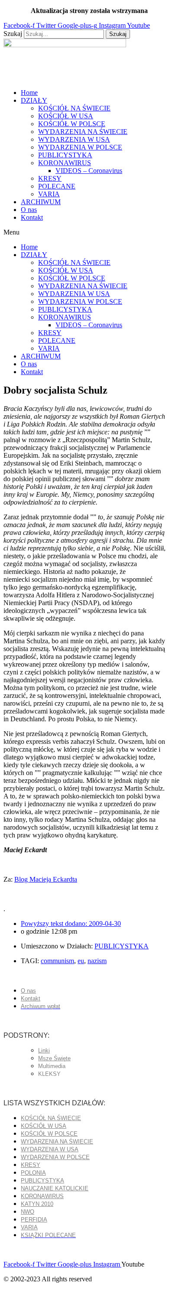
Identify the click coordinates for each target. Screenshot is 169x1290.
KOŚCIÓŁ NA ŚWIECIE (74, 108)
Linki (44, 1050)
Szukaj (12, 33)
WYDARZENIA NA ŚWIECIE (82, 131)
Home (29, 92)
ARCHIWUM (41, 201)
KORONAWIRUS (64, 162)
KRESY (50, 178)
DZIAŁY (34, 100)
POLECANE (56, 186)
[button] (84, 232)
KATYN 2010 (37, 1204)
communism (57, 960)
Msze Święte (54, 1058)
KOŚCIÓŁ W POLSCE (71, 123)
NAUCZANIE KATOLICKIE (54, 1188)
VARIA (49, 194)
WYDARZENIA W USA (74, 139)
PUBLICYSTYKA (65, 155)
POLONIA (33, 1172)
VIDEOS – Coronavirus (88, 170)
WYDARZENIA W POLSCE (80, 147)
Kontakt (32, 217)
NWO (27, 1212)
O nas (29, 209)
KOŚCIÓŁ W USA (65, 116)
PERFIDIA (34, 1219)
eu (81, 960)
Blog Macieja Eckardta (45, 879)
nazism (97, 960)
